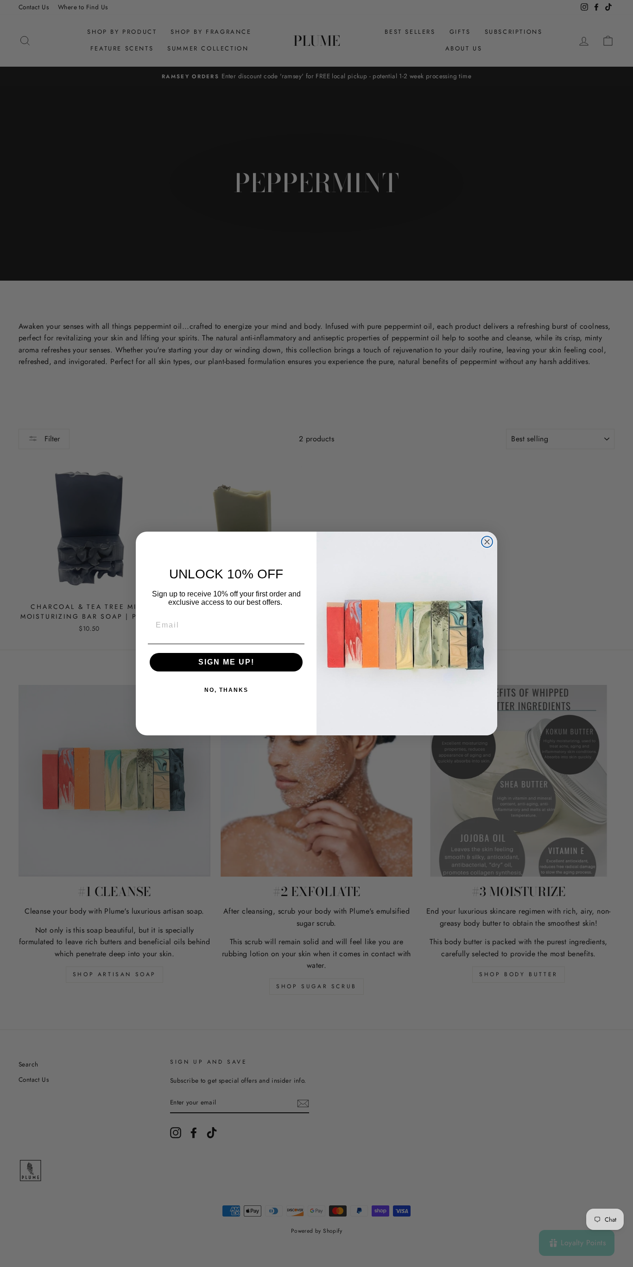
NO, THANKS (226, 690)
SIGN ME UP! (226, 662)
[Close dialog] (487, 541)
